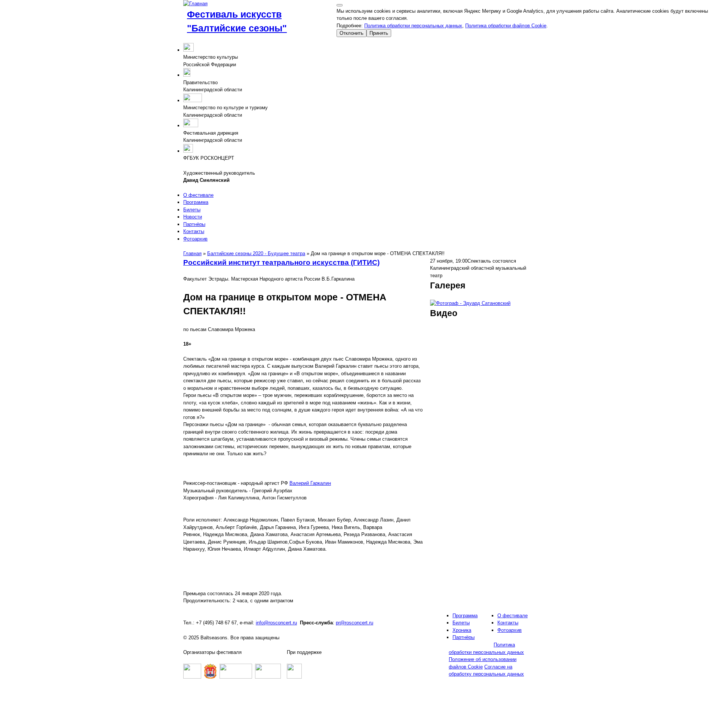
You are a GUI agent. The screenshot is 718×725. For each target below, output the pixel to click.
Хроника (461, 630)
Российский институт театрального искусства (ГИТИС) (281, 262)
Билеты (191, 209)
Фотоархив (195, 239)
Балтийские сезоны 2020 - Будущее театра (256, 253)
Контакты (193, 231)
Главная (192, 253)
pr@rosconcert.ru (354, 622)
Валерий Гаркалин (310, 483)
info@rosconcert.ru (276, 622)
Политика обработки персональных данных (413, 25)
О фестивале (198, 195)
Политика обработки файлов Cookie (505, 25)
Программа (195, 202)
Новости (192, 217)
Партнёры (194, 224)
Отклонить (351, 33)
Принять (378, 33)
